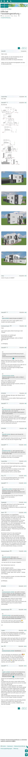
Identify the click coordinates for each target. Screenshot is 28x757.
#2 (25, 102)
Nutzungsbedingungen (6, 748)
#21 (25, 665)
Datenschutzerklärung (19, 746)
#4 (25, 312)
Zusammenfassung (5, 17)
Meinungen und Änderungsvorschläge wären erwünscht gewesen (12, 558)
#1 (25, 96)
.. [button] (13, 358)
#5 (25, 326)
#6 (25, 347)
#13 (25, 483)
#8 (25, 403)
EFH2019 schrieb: (6, 409)
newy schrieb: (5, 318)
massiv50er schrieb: (7, 489)
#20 (25, 646)
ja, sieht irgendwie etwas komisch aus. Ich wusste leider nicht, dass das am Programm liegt (13, 452)
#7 (25, 393)
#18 (25, 609)
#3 (25, 275)
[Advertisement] (14, 33)
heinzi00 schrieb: (6, 434)
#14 (25, 502)
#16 (25, 551)
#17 (25, 586)
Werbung (16, 748)
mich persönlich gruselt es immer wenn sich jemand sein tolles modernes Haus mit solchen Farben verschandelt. (13, 617)
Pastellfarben (11, 651)
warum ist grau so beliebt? (12, 318)
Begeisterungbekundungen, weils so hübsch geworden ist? (13, 377)
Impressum (10, 746)
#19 (25, 630)
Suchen (4, 746)
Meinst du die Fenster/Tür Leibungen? (12, 435)
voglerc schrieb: (6, 672)
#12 (25, 475)
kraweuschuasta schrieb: (8, 375)
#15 (25, 512)
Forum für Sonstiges (6, 9)
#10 (25, 444)
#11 (25, 461)
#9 (25, 428)
